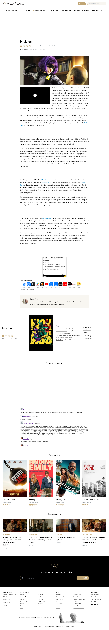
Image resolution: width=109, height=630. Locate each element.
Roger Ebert (24, 50)
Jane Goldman (87, 330)
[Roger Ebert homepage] (13, 4)
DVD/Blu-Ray (77, 594)
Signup (81, 3)
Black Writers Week (79, 599)
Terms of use (59, 626)
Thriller (40, 606)
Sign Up (5, 605)
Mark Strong (59, 337)
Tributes (58, 608)
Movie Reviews (11, 10)
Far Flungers (59, 603)
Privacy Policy (70, 626)
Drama (22, 603)
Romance (41, 599)
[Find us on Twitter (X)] (97, 604)
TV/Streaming (54, 10)
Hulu (21, 608)
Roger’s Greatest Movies (9, 594)
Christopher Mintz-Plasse (63, 335)
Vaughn (85, 332)
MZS (57, 601)
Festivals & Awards (81, 10)
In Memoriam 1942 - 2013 (48, 617)
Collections (25, 10)
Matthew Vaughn (87, 338)
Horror (22, 606)
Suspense (40, 603)
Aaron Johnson (46, 218)
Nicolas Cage (46, 182)
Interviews (66, 10)
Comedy (22, 599)
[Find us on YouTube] (95, 604)
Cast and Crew (7, 599)
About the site (95, 594)
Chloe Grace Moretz (47, 180)
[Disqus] (54, 427)
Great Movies (40, 10)
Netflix (40, 597)
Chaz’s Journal (60, 597)
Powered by (24, 289)
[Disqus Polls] (54, 387)
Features (75, 601)
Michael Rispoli (60, 333)
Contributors (97, 10)
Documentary (24, 601)
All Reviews (6, 597)
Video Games (77, 597)
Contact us (94, 597)
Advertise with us (96, 599)
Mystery (40, 594)
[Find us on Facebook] (92, 604)
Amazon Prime (24, 597)
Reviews (22, 37)
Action (35, 46)
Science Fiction (42, 601)
